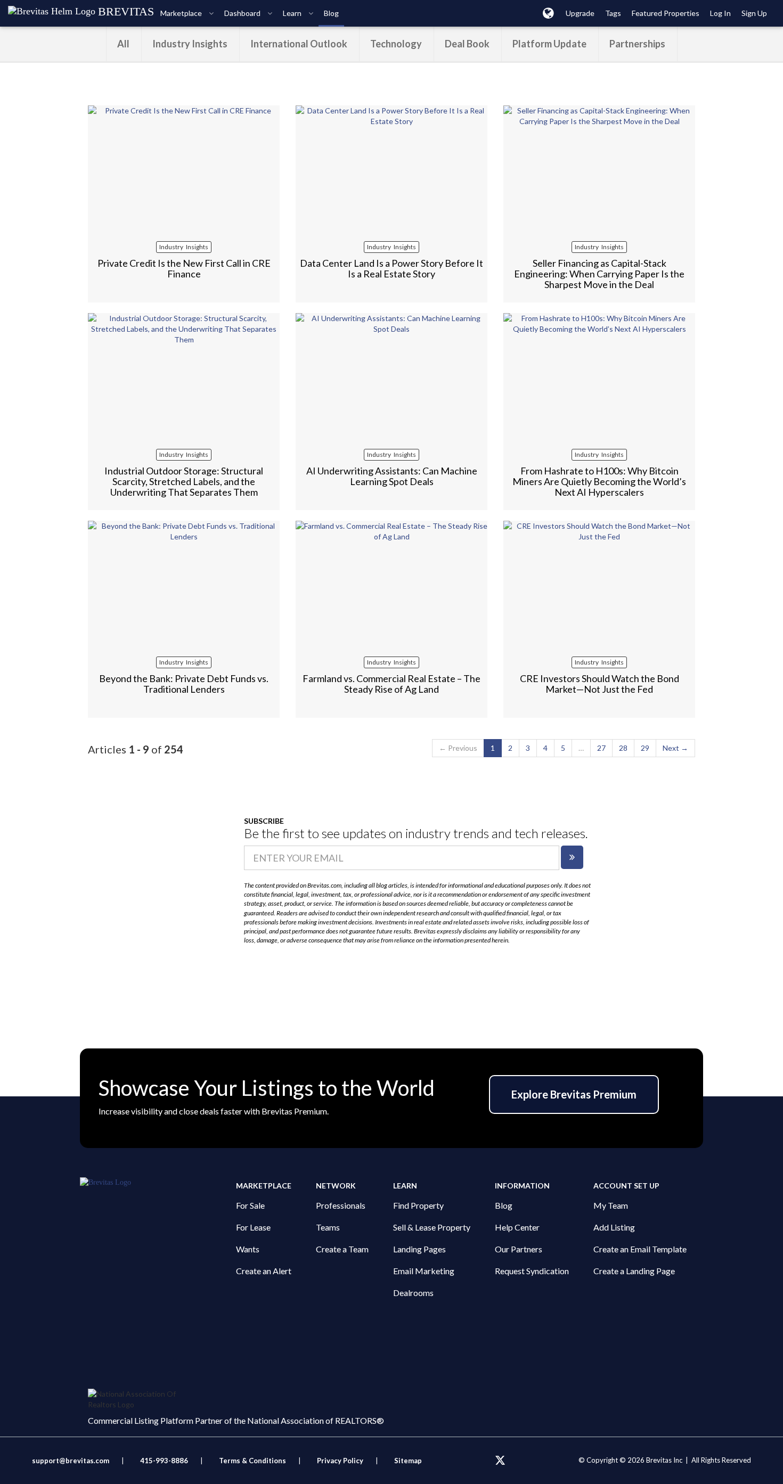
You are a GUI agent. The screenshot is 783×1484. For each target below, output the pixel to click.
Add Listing (614, 1227)
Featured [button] (665, 13)
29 (645, 747)
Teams (328, 1227)
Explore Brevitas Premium (574, 1094)
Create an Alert (263, 1271)
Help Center (517, 1227)
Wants (247, 1249)
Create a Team (342, 1249)
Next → (675, 747)
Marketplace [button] (181, 13)
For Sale (250, 1205)
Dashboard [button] (243, 13)
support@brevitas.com (70, 1460)
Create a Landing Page (634, 1271)
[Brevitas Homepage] (158, 1182)
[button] (548, 13)
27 (601, 747)
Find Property (418, 1205)
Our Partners (518, 1249)
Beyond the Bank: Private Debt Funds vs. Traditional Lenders (183, 684)
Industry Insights (189, 44)
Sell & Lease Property (431, 1227)
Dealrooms (413, 1293)
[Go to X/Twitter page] (500, 1460)
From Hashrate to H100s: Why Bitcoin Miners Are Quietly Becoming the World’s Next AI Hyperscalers (599, 481)
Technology (396, 44)
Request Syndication (532, 1271)
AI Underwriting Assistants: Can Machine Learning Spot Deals (391, 476)
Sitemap (408, 1460)
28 (623, 747)
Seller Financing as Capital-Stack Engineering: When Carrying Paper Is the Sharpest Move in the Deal (599, 273)
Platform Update (549, 44)
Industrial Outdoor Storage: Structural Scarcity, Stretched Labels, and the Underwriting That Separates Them (183, 481)
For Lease (253, 1227)
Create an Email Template (640, 1249)
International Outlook (298, 44)
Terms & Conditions (253, 1460)
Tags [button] (613, 13)
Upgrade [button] (580, 13)
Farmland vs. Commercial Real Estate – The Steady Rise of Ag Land (391, 684)
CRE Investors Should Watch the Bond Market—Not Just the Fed (599, 684)
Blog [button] (331, 13)
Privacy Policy (340, 1460)
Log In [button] (720, 13)
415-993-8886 (164, 1460)
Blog (503, 1205)
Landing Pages (419, 1249)
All (123, 44)
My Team (610, 1205)
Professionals (340, 1205)
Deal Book (467, 44)
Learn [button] (293, 13)
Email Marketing (423, 1271)
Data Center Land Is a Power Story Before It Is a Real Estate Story (391, 268)
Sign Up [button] (754, 13)
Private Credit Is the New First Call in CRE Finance (184, 268)
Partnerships (637, 44)
